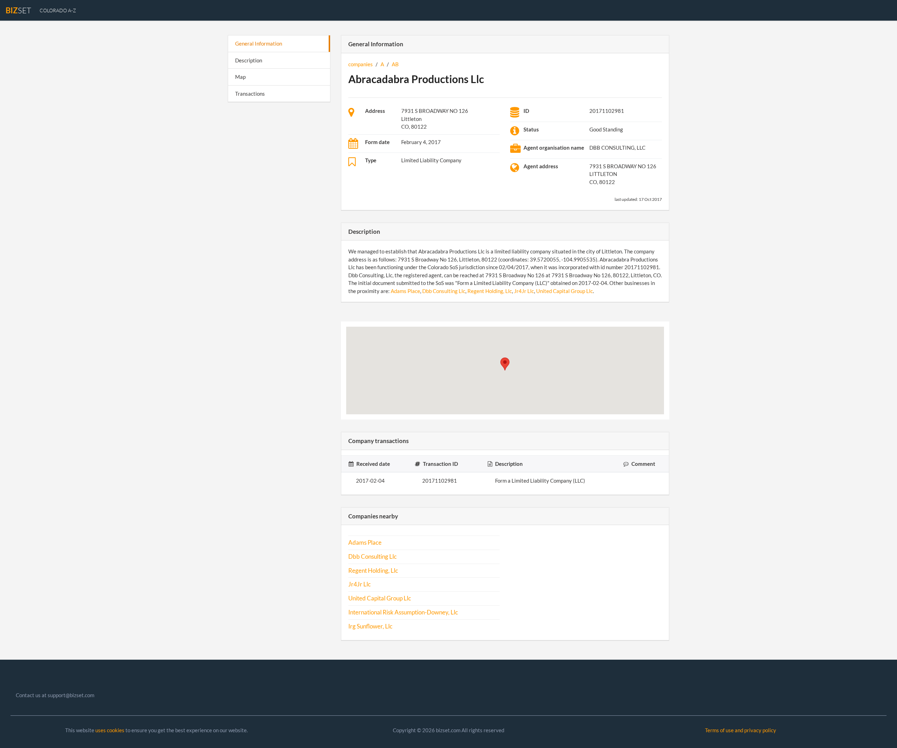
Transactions (250, 93)
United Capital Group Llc (564, 291)
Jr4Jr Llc (524, 291)
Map (240, 77)
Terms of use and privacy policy (740, 730)
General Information (258, 43)
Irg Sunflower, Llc (370, 626)
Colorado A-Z (58, 10)
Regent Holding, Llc (489, 291)
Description (248, 60)
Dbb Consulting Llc (443, 291)
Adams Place (405, 291)
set (18, 10)
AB (395, 64)
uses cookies (109, 730)
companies (360, 64)
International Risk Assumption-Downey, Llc (403, 612)
